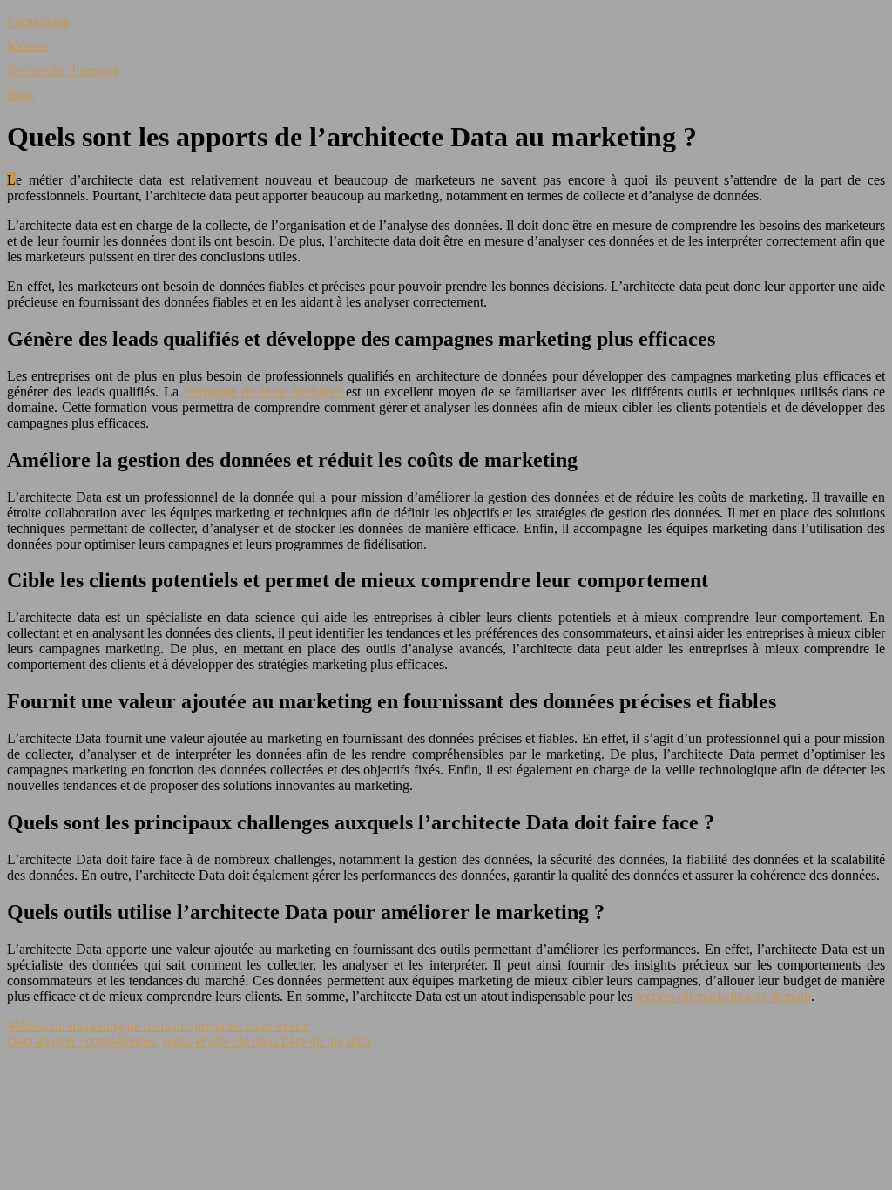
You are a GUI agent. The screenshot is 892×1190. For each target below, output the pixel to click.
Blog (20, 94)
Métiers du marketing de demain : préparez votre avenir (158, 1025)
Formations (38, 21)
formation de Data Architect (265, 391)
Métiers (27, 45)
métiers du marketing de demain (723, 996)
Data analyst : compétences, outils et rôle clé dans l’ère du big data (188, 1041)
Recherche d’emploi (62, 70)
